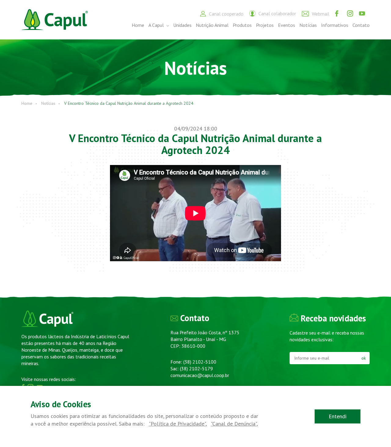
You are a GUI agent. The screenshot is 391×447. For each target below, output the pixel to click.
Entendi (337, 416)
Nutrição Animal (212, 25)
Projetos (265, 25)
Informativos (334, 25)
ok (363, 358)
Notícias (308, 25)
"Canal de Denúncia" (234, 423)
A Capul (156, 25)
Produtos (242, 25)
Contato (361, 25)
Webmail (320, 14)
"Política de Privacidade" (177, 423)
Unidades (182, 25)
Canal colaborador (277, 13)
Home (138, 25)
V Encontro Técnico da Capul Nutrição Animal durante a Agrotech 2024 (128, 103)
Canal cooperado (226, 14)
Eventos (286, 25)
